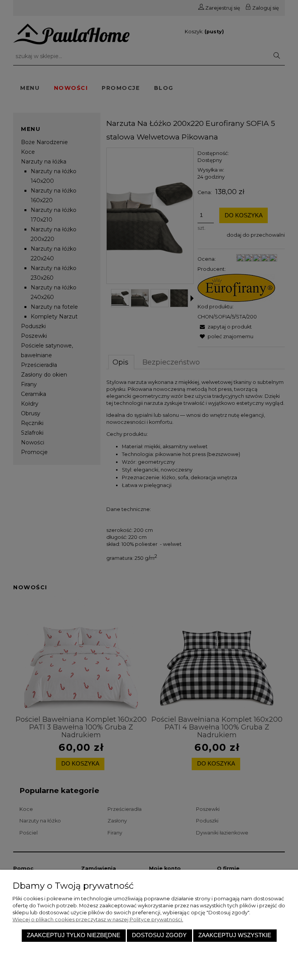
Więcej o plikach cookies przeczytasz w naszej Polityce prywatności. (97, 919)
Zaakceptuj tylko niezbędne (73, 935)
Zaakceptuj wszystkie (234, 935)
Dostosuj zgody (159, 935)
